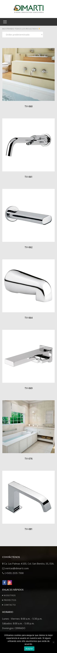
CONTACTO (10, 604)
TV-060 (28, 106)
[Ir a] (4, 582)
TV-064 (28, 317)
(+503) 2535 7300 (14, 573)
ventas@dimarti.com (17, 568)
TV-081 (28, 529)
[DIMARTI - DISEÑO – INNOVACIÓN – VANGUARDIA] (28, 8)
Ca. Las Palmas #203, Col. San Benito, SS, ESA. (29, 563)
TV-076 (28, 458)
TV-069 (28, 388)
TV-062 (28, 247)
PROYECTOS (10, 600)
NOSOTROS (9, 595)
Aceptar (29, 648)
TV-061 (28, 176)
